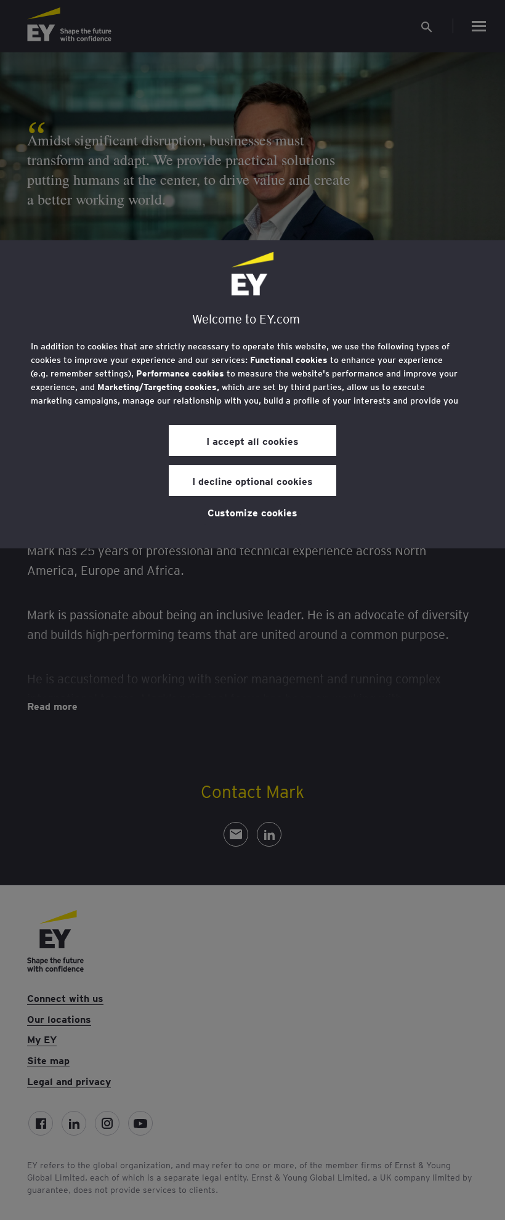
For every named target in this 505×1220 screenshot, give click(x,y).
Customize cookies (252, 512)
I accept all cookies (252, 440)
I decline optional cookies (252, 480)
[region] (252, 394)
